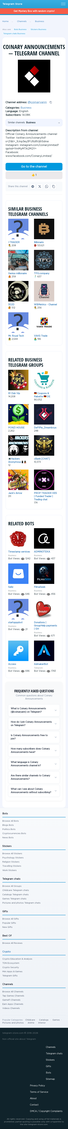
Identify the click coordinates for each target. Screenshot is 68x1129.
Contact (34, 1105)
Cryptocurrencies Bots (14, 833)
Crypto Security (10, 967)
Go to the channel (34, 166)
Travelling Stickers (11, 866)
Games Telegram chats (14, 899)
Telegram (38, 668)
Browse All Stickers (12, 854)
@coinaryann (37, 102)
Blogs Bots (8, 825)
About (33, 1098)
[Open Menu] (62, 4)
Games (56, 1020)
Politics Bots (8, 829)
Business (26, 108)
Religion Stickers (10, 862)
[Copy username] (51, 102)
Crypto (6, 952)
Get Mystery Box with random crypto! (34, 11)
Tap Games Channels (13, 996)
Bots (48, 1073)
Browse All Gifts (10, 919)
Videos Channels (11, 1008)
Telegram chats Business (14, 33)
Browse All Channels (12, 992)
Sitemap (50, 1079)
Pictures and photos (13, 1023)
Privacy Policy (37, 1086)
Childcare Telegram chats (15, 890)
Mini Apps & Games (12, 972)
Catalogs (44, 1020)
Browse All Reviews (12, 943)
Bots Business (20, 29)
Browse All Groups (12, 886)
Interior (42, 1023)
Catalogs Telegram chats (15, 895)
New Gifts (7, 927)
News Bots (8, 838)
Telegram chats (54, 1054)
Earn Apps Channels (12, 1004)
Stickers (50, 1060)
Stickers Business (38, 29)
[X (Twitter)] (40, 186)
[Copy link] (53, 186)
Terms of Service (39, 1092)
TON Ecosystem (10, 963)
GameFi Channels (11, 1000)
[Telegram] (33, 186)
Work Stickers (9, 870)
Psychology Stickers (13, 858)
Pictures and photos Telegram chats (21, 903)
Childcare (30, 1020)
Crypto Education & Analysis (17, 959)
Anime (31, 1023)
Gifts (48, 1066)
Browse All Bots (10, 821)
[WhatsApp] (46, 186)
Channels (51, 1047)
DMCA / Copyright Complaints (46, 1111)
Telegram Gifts (10, 976)
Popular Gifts (9, 923)
